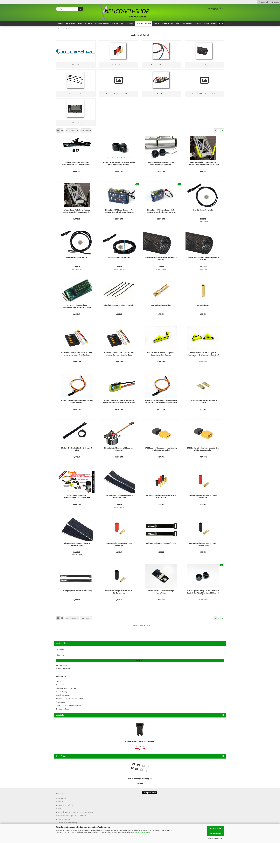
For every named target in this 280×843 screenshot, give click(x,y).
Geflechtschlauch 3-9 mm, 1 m (76, 258)
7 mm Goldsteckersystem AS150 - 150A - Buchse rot (203, 497)
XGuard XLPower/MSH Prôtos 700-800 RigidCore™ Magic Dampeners (161, 164)
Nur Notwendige (215, 834)
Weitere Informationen (215, 838)
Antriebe (130, 24)
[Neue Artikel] (223, 756)
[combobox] (72, 130)
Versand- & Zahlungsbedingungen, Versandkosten (75, 812)
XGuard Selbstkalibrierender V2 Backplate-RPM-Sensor (119, 449)
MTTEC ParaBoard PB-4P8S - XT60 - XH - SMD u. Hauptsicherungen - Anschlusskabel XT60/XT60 (76, 354)
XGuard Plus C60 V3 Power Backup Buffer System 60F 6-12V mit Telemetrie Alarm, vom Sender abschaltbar (161, 211)
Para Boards (60, 702)
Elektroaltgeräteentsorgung (67, 823)
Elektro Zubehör (144, 24)
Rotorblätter (117, 24)
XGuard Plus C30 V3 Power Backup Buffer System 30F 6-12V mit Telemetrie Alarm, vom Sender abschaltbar (119, 211)
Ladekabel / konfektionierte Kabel (68, 706)
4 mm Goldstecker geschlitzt (161, 305)
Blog (221, 24)
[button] (58, 130)
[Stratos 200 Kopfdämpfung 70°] (140, 767)
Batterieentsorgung (64, 819)
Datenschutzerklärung (142, 832)
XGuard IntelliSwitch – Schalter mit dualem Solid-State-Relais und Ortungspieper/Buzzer (119, 402)
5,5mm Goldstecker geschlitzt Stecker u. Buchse (203, 402)
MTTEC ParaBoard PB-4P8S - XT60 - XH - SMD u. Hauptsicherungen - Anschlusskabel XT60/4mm (118, 354)
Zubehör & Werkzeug (170, 24)
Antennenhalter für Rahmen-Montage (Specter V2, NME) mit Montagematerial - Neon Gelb (203, 164)
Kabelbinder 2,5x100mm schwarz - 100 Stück (118, 305)
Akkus (156, 24)
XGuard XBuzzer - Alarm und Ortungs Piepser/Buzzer (161, 592)
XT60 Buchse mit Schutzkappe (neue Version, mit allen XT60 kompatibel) (161, 449)
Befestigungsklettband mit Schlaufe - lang (77, 591)
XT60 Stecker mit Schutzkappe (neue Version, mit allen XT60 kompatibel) (203, 449)
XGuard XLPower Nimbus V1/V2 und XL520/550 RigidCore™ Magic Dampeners (76, 164)
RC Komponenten (102, 24)
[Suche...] (80, 9)
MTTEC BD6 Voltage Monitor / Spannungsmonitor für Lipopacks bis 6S (77, 306)
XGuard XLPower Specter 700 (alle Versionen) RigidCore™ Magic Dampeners (119, 164)
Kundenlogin (264, 2)
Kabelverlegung (61, 692)
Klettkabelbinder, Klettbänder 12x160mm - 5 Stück (76, 449)
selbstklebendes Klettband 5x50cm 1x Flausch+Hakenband (77, 544)
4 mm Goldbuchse (203, 305)
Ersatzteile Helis (85, 24)
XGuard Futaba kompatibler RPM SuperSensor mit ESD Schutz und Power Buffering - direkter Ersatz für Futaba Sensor (161, 402)
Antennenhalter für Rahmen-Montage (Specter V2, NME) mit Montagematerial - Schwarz (77, 211)
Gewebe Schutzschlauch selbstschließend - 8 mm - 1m (203, 259)
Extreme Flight (210, 24)
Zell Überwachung (62, 709)
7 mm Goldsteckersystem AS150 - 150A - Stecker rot (119, 544)
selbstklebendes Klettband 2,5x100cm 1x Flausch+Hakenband (119, 497)
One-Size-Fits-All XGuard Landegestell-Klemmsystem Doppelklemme (161, 354)
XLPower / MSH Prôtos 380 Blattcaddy (140, 741)
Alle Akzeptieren (215, 828)
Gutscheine (187, 24)
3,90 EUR (140, 783)
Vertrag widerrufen (149, 793)
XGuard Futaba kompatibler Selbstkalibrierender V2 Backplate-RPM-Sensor (77, 497)
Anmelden (140, 660)
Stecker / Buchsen (62, 685)
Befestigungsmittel (63, 695)
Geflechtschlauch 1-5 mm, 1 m (203, 210)
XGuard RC (59, 681)
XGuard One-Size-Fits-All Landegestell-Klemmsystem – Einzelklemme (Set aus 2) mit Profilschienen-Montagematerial (203, 354)
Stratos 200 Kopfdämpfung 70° (140, 778)
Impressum (62, 798)
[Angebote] (223, 715)
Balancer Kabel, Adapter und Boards (69, 699)
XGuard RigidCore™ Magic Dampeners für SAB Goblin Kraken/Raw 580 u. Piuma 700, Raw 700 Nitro (203, 592)
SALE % (60, 24)
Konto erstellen (61, 665)
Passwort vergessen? (63, 669)
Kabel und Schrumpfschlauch (67, 688)
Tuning (197, 24)
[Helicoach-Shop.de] (124, 12)
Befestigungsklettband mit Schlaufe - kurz (161, 543)
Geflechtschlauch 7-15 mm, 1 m (119, 258)
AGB (59, 809)
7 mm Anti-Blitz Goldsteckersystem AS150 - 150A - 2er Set (161, 497)
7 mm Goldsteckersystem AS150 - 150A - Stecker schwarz (119, 592)
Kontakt (60, 802)
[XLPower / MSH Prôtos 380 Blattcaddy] (140, 728)
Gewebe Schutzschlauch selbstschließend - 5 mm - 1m (161, 259)
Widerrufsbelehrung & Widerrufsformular (72, 816)
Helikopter (70, 24)
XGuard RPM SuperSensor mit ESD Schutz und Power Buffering (77, 402)
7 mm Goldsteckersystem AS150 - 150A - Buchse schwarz (203, 544)
